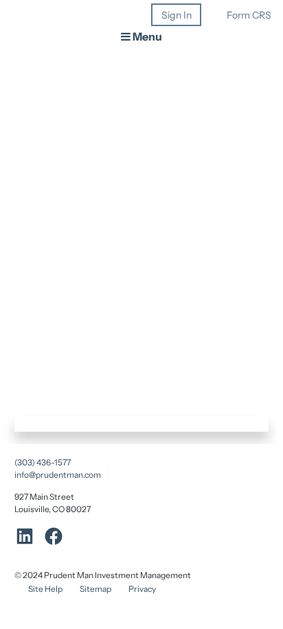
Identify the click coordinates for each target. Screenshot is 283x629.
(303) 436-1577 (42, 462)
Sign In (176, 15)
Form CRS (249, 15)
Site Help (45, 589)
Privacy (142, 589)
